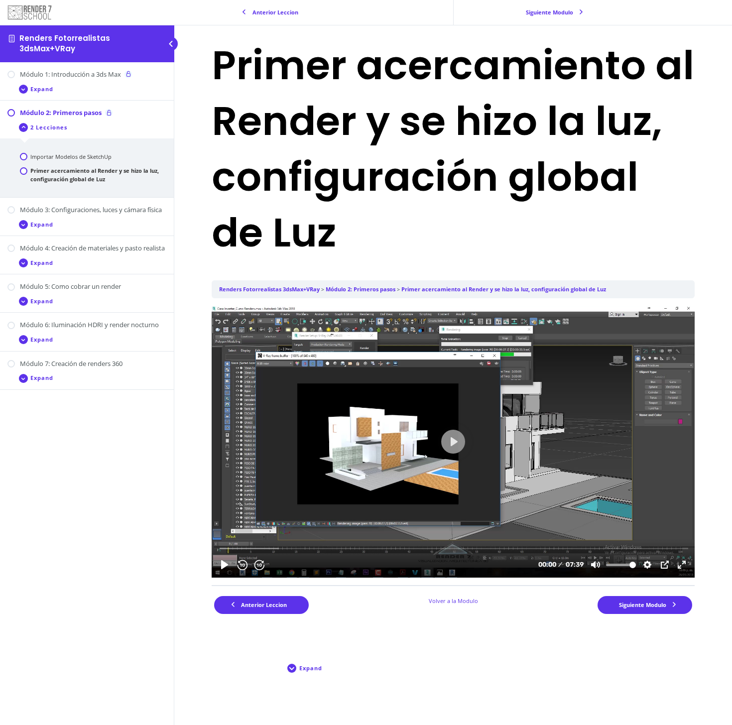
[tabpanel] (453, 442)
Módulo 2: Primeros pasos (360, 289)
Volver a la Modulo (453, 600)
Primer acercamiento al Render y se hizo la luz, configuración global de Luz (503, 289)
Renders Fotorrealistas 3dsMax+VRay (64, 43)
